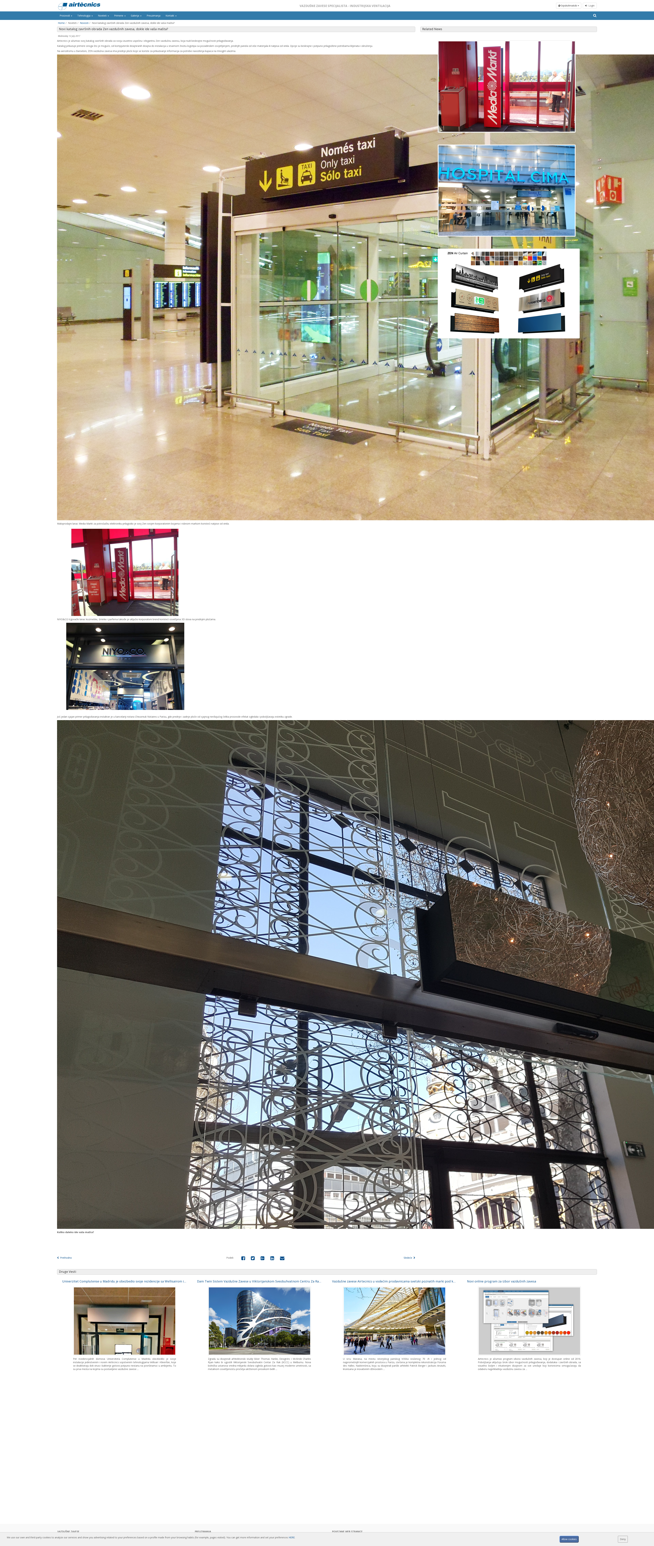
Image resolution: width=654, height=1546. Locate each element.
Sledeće (409, 1257)
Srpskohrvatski (569, 5)
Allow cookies (569, 1539)
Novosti (84, 23)
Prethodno (65, 1257)
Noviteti (102, 15)
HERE (292, 1537)
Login (591, 5)
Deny (623, 1539)
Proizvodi (65, 15)
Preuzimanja (153, 15)
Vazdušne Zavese (68, 1531)
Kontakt (170, 15)
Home (61, 23)
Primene (119, 15)
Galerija (135, 15)
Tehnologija (84, 15)
